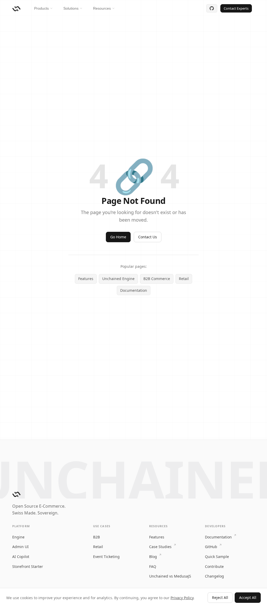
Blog (153, 556)
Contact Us (147, 236)
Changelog (214, 576)
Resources (102, 8)
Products (41, 8)
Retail (184, 278)
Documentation (133, 290)
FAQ (152, 566)
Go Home (118, 236)
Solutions (70, 8)
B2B (96, 537)
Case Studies (161, 546)
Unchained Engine (118, 278)
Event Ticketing (106, 556)
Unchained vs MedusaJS (170, 576)
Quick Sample (217, 556)
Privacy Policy (182, 597)
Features (85, 278)
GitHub (211, 546)
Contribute (214, 566)
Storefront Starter (27, 566)
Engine (18, 537)
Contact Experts (236, 8)
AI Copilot (20, 556)
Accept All (247, 597)
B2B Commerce (156, 278)
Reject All (220, 597)
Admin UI (20, 546)
